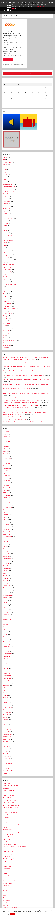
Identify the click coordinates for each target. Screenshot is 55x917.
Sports (5, 325)
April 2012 (5, 666)
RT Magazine (6, 876)
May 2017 (5, 517)
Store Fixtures (7, 328)
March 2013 (6, 639)
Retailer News (7, 866)
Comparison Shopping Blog (10, 785)
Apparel (5, 157)
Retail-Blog (6, 863)
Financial (5, 215)
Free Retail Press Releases (10, 812)
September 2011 (7, 683)
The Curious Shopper (8, 900)
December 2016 (7, 529)
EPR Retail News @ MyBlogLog (11, 805)
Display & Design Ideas (9, 798)
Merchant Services (8, 259)
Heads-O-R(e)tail (7, 815)
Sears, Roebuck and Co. (9, 880)
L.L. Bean (5, 822)
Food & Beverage (7, 218)
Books (4, 176)
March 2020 (6, 456)
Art (4, 159)
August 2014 (6, 597)
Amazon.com (6, 783)
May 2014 (5, 605)
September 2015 (7, 566)
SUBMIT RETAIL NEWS (27, 73)
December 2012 (7, 646)
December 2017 (7, 500)
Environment (6, 208)
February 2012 (6, 670)
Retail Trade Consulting (9, 308)
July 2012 (5, 658)
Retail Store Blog (7, 854)
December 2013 (7, 617)
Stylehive (5, 890)
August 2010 (6, 714)
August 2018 (6, 487)
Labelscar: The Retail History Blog (12, 824)
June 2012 (5, 661)
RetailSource (6, 871)
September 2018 (7, 485)
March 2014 (6, 609)
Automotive (6, 167)
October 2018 (6, 483)
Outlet (5, 274)
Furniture (5, 223)
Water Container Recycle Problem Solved (14, 397)
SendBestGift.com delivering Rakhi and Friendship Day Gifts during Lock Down (23, 421)
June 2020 (6, 451)
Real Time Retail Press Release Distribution (14, 846)
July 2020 (5, 448)
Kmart (4, 819)
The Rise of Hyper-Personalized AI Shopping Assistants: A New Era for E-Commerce (25, 370)
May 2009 (5, 751)
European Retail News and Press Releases (14, 810)
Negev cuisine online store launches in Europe (15, 417)
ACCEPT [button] (12, 913)
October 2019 (6, 466)
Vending (5, 347)
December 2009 (7, 734)
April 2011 (5, 695)
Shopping (5, 318)
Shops (4, 320)
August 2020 (6, 446)
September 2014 (7, 595)
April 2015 (5, 578)
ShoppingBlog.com (8, 883)
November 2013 (7, 619)
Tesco (4, 898)
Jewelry (5, 242)
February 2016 (7, 553)
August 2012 (6, 656)
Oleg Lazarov (6, 839)
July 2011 (5, 688)
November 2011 (7, 678)
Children (5, 181)
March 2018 (6, 492)
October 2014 (6, 592)
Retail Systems (7, 856)
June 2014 (5, 602)
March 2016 (6, 551)
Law (4, 247)
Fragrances (6, 220)
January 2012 (6, 673)
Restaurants (6, 291)
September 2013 (7, 624)
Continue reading (8, 59)
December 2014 (7, 588)
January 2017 (6, 527)
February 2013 (6, 641)
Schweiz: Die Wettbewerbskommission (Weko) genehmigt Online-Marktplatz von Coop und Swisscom (13, 35)
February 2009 (7, 758)
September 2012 (7, 653)
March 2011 (6, 697)
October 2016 (6, 534)
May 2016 (5, 546)
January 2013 (6, 644)
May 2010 (5, 722)
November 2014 (7, 590)
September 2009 (7, 741)
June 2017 (5, 514)
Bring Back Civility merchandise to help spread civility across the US (21, 402)
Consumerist (6, 788)
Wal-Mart (5, 905)
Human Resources (8, 240)
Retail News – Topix (8, 851)
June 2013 (5, 631)
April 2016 (5, 548)
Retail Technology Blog (9, 859)
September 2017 (7, 507)
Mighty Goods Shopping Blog (11, 832)
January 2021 (6, 436)
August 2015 (6, 568)
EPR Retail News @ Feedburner (11, 802)
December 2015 (7, 558)
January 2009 (6, 761)
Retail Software (7, 303)
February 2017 (6, 524)
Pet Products (6, 279)
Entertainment (7, 206)
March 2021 (6, 434)
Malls (4, 252)
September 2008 (7, 770)
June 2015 (5, 573)
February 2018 (7, 495)
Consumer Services (8, 189)
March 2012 (6, 668)
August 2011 (6, 685)
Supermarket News (8, 893)
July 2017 (5, 512)
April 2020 (5, 453)
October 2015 (6, 563)
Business (7, 64)
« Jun (4, 105)
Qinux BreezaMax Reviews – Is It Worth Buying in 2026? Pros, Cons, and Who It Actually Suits (27, 362)
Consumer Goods (7, 184)
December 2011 (7, 675)
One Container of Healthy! (10, 391)
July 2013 (5, 629)
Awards (5, 169)
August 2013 (6, 627)
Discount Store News (8, 795)
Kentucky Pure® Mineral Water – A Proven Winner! (16, 388)
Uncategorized (7, 345)
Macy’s (5, 827)
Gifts (4, 228)
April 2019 (5, 473)
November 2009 (7, 736)
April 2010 (5, 724)
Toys (4, 335)
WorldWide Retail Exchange (10, 907)
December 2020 (7, 439)
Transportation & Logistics (10, 340)
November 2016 (7, 531)
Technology (6, 333)
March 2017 (6, 522)
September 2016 (7, 536)
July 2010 (5, 717)
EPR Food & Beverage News (10, 800)
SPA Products (6, 323)
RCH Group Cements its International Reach (14, 419)
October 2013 (6, 622)
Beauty (5, 174)
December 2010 (7, 705)
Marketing (6, 257)
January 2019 (6, 478)
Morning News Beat (8, 834)
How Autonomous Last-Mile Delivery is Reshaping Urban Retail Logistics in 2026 (24, 375)
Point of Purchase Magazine (10, 844)
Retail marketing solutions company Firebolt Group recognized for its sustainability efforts (26, 393)
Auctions (5, 164)
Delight (5, 793)
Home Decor (6, 237)
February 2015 (6, 583)
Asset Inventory (7, 162)
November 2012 (7, 648)
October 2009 (6, 739)
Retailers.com (6, 868)
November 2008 (7, 766)
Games (5, 225)
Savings (5, 316)
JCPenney (6, 817)
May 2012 (5, 663)
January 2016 (6, 556)
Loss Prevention (7, 250)
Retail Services (7, 301)
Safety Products (7, 313)
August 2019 (6, 468)
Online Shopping (7, 272)
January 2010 (6, 731)
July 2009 (5, 746)
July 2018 (5, 490)
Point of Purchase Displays (10, 284)
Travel (4, 342)
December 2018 (7, 480)
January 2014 (6, 614)
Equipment (6, 211)
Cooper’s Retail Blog (8, 790)
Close (51, 2)
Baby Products (7, 172)
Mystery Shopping (8, 267)
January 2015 (6, 585)
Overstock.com (7, 841)
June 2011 (5, 690)
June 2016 (5, 544)
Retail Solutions (7, 306)
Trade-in (5, 337)
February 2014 (6, 612)
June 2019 (5, 470)
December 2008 (7, 763)
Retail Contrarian (7, 849)
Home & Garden (7, 235)
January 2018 (6, 497)
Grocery (5, 230)
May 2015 (5, 575)
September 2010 (7, 712)
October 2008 (6, 768)
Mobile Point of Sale (8, 264)
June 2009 (6, 749)
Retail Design (6, 298)
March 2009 (6, 756)
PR (4, 286)
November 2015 (7, 561)
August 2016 (6, 539)
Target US (5, 895)
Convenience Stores (8, 191)
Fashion (5, 213)
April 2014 (5, 607)
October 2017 (6, 505)
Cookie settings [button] (5, 914)
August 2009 (6, 744)
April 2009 (5, 753)
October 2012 (6, 651)
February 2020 (7, 458)
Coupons (5, 196)
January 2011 (6, 702)
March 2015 (6, 580)
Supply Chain (6, 330)
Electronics (6, 203)
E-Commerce (13, 64)
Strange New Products (9, 888)
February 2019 (7, 475)
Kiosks (5, 245)
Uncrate (5, 902)
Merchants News (7, 829)
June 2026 (6, 431)
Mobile (5, 262)
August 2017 (6, 509)
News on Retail (7, 837)
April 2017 (5, 519)
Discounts (5, 198)
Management (19, 64)
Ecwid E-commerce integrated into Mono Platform (16, 410)
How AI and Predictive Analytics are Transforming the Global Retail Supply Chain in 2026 (26, 379)
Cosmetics (6, 194)
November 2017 (7, 502)
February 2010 (7, 729)
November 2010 (7, 707)
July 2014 (5, 600)
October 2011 (6, 680)
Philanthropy (6, 281)
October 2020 (6, 441)
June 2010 (5, 719)
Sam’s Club (6, 878)
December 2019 (7, 463)
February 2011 (6, 700)
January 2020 (6, 461)
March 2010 (6, 727)
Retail (4, 66)
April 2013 (5, 636)
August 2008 (6, 773)
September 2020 (7, 444)
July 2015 (5, 570)
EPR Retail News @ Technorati (11, 807)
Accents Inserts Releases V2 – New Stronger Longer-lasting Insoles (20, 405)
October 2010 (6, 710)
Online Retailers (7, 269)
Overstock (6, 276)
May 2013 (5, 634)
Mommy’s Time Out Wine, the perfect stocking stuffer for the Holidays (21, 400)
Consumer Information (9, 186)
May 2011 (5, 692)
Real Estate (6, 289)
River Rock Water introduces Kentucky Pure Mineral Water (18, 407)
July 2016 (5, 541)
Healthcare (6, 233)
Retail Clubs (6, 296)
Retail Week (6, 861)
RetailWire (6, 873)
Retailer (8, 66)
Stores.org (6, 885)
